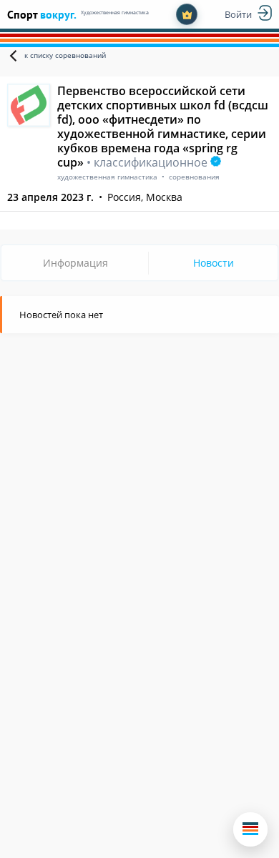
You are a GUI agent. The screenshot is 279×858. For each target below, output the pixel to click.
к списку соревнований (65, 55)
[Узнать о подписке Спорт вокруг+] (186, 14)
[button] (250, 829)
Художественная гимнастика (115, 12)
